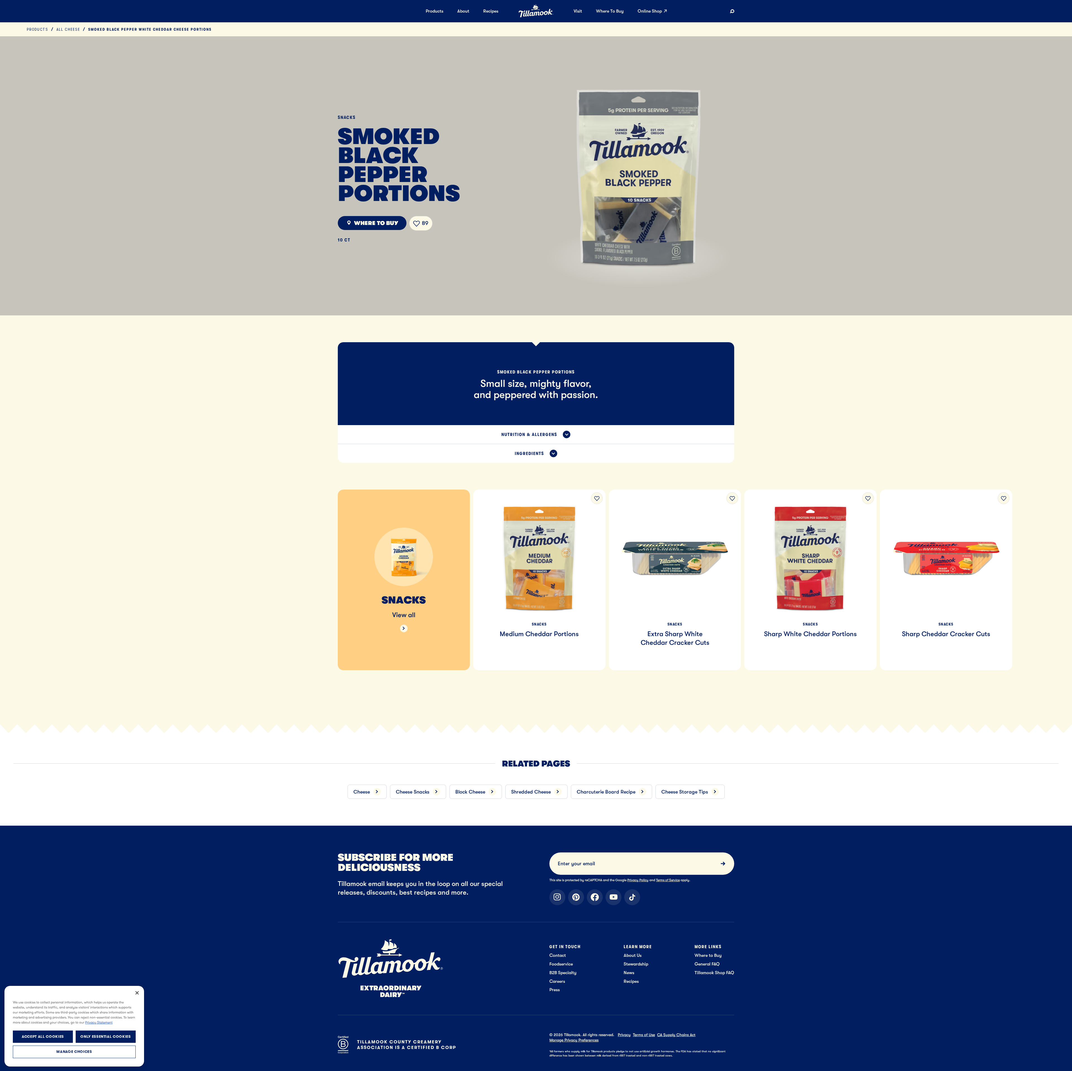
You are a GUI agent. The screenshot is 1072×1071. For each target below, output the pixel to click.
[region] (536, 573)
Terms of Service (668, 880)
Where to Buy (708, 955)
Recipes (631, 981)
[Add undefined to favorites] (597, 498)
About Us (633, 955)
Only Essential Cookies (105, 1036)
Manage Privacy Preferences (574, 1040)
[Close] (137, 993)
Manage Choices (74, 1052)
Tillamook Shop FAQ (714, 972)
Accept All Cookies (43, 1036)
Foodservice (561, 963)
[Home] (536, 16)
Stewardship (636, 963)
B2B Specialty (562, 972)
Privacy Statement (99, 1022)
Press (554, 989)
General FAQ (707, 963)
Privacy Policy (638, 880)
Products (37, 29)
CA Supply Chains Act (676, 1034)
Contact (557, 955)
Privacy (624, 1034)
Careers (557, 981)
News (629, 972)
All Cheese (68, 29)
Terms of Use (644, 1034)
